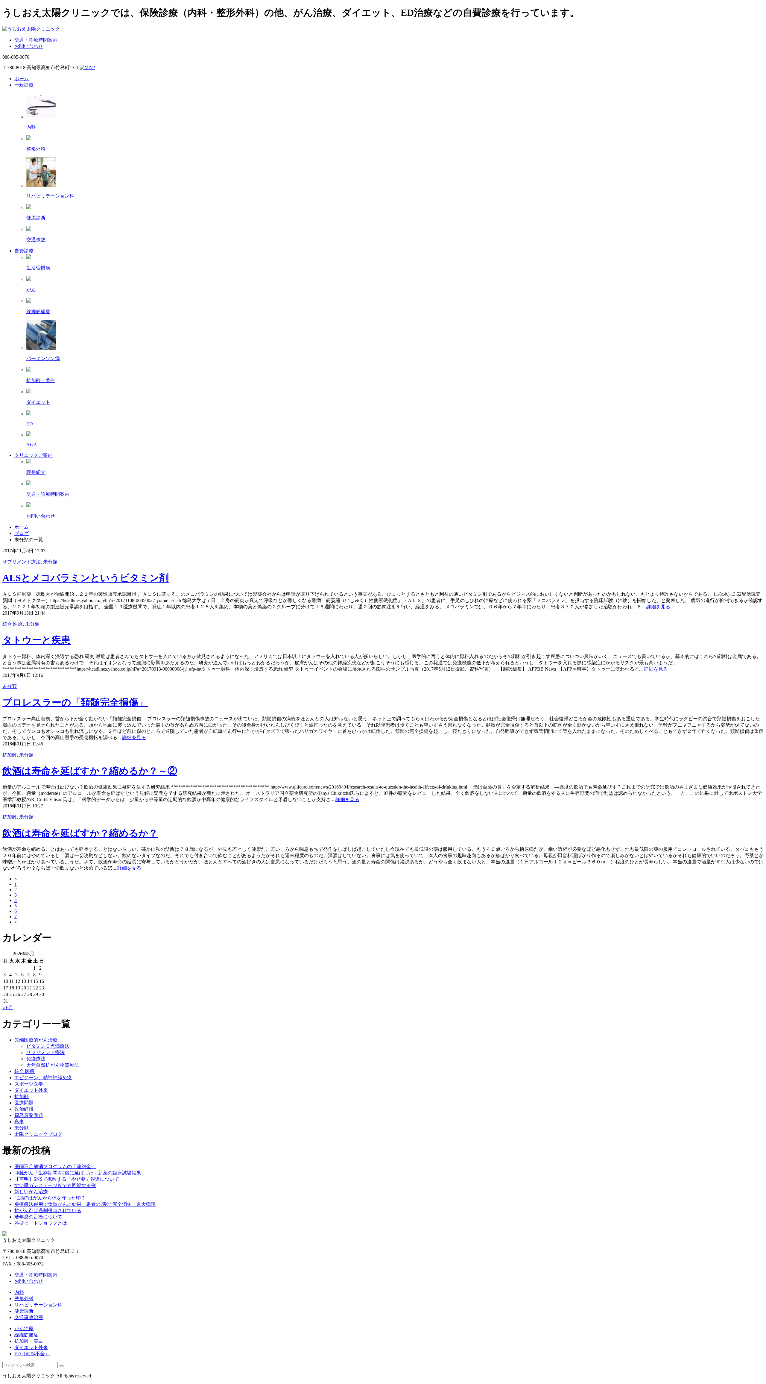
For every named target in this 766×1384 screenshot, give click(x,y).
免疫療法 (35, 1058)
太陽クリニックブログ (38, 1134)
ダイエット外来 (31, 1090)
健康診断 (24, 1311)
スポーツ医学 (28, 1083)
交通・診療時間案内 (35, 40)
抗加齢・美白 (28, 1341)
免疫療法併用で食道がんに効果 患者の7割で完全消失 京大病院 (85, 1204)
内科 (19, 1292)
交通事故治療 (28, 1317)
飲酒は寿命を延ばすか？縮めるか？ (80, 833)
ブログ (21, 533)
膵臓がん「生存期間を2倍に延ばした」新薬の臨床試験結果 (77, 1172)
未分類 (50, 561)
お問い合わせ (28, 46)
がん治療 (24, 1328)
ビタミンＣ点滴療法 (47, 1046)
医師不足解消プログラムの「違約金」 (55, 1166)
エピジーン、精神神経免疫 (43, 1077)
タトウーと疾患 (36, 640)
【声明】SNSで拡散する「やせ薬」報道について (66, 1179)
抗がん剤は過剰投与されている (47, 1210)
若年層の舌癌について (38, 1216)
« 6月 (7, 1007)
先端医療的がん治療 (35, 1039)
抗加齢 (9, 754)
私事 (19, 1121)
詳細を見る (658, 606)
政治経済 (24, 1109)
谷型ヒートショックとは (40, 1223)
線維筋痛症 (26, 1334)
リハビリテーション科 (38, 1304)
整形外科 (24, 1298)
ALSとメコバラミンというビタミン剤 (85, 577)
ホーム (21, 527)
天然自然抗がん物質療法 (52, 1065)
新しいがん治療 (31, 1191)
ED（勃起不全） (32, 1353)
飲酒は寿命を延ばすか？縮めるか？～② (89, 770)
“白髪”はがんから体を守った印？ (50, 1197)
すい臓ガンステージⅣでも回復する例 (55, 1185)
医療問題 (24, 1102)
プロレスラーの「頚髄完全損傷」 (75, 702)
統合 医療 (12, 624)
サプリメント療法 (21, 561)
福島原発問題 (28, 1115)
